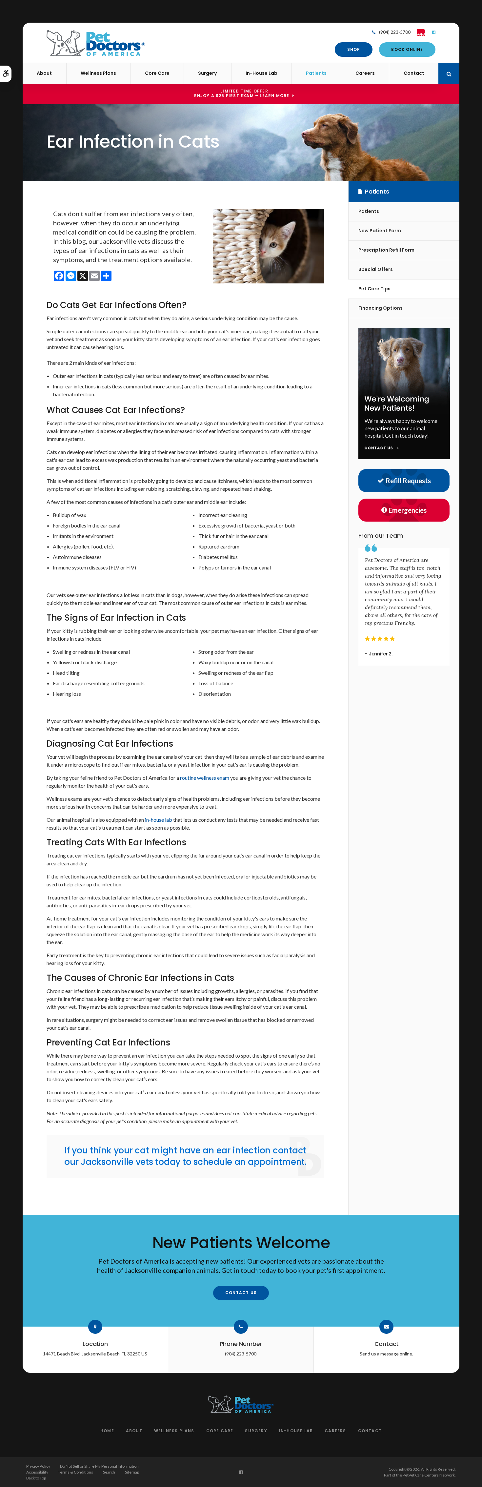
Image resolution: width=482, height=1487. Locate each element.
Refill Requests (408, 481)
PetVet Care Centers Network (429, 1475)
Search (109, 1472)
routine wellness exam (204, 777)
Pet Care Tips (374, 288)
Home (107, 1431)
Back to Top (36, 1478)
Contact (414, 73)
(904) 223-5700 (395, 32)
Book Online (407, 49)
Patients (316, 73)
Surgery (207, 73)
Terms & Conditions (75, 1472)
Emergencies (408, 510)
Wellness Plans (98, 73)
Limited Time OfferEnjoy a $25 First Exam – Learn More (241, 94)
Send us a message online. (386, 1353)
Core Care (157, 73)
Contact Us (241, 1292)
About (44, 73)
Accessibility (37, 1472)
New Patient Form (379, 230)
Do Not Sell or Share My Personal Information (99, 1466)
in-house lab (158, 819)
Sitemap (132, 1472)
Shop (353, 49)
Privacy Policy (38, 1466)
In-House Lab (261, 73)
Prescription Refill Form (386, 250)
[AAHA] (418, 32)
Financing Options (380, 308)
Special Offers (375, 269)
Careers (365, 73)
